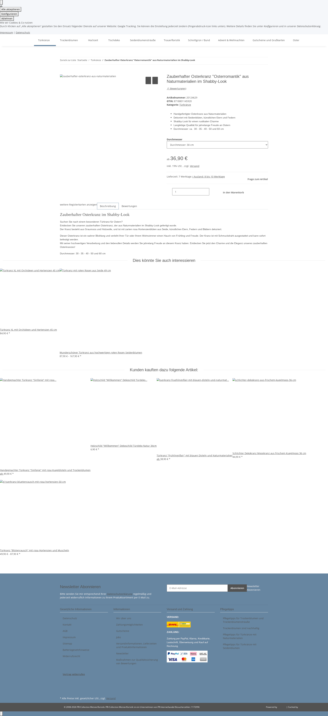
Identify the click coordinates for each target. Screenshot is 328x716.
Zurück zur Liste (68, 60)
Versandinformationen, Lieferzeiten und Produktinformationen (136, 645)
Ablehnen (6, 18)
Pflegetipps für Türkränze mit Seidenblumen (239, 646)
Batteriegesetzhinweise (76, 649)
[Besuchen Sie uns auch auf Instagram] (62, 692)
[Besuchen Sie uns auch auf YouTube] (62, 688)
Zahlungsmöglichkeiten (129, 624)
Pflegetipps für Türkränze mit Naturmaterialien (239, 636)
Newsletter (122, 653)
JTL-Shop (282, 707)
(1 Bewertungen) (176, 88)
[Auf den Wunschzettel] (155, 80)
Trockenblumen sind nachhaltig (241, 628)
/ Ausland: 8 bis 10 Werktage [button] (208, 176)
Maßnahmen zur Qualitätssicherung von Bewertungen (137, 661)
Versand (194, 166)
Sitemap (67, 643)
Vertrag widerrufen (74, 674)
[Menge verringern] (169, 191)
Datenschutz (23, 32)
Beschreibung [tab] (108, 206)
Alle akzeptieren (10, 9)
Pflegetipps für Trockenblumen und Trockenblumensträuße (243, 620)
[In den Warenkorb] (62, 72)
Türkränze (185, 104)
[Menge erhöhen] (212, 191)
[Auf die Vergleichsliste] (148, 80)
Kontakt (67, 624)
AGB (65, 631)
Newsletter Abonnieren (253, 588)
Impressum (6, 32)
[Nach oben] (1, 713)
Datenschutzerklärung (119, 594)
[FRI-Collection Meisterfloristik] (30, 40)
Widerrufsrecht (71, 656)
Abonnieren (237, 588)
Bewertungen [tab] (129, 206)
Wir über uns (123, 618)
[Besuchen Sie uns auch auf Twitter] (62, 684)
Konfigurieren (9, 14)
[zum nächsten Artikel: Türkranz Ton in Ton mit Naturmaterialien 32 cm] (204, 61)
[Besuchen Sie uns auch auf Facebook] (62, 680)
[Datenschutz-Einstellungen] (1, 2)
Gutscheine (122, 631)
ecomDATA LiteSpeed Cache (311, 707)
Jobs (118, 637)
